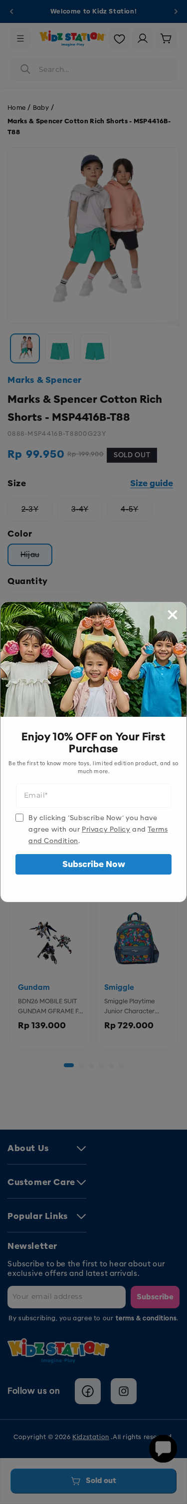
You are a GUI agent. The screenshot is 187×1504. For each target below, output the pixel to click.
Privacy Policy (106, 829)
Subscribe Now (93, 864)
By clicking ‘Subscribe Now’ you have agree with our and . (98, 829)
